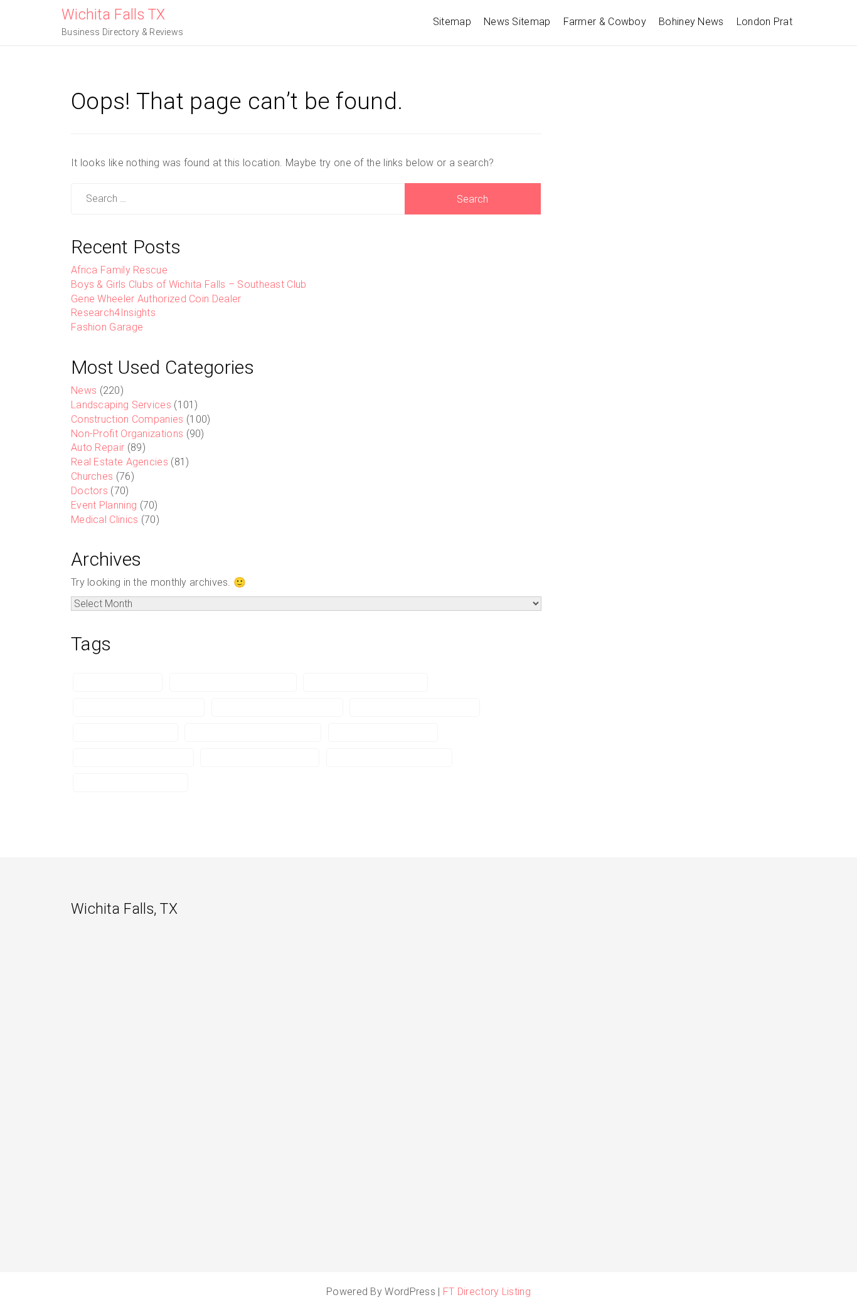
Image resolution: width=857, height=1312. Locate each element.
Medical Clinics (105, 520)
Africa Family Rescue (119, 270)
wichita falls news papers (133, 758)
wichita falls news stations (389, 758)
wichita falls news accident (233, 682)
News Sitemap (517, 22)
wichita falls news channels (414, 707)
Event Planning (104, 505)
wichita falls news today (130, 783)
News (84, 390)
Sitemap (452, 22)
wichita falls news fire (125, 732)
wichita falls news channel (365, 682)
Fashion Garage (107, 327)
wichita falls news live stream (253, 732)
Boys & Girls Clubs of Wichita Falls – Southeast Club (189, 284)
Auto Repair (97, 447)
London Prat (764, 22)
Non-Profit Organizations (127, 434)
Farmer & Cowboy (605, 22)
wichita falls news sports (260, 758)
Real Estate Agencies (119, 462)
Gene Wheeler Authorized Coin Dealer (156, 299)
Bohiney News (691, 22)
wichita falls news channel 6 (277, 707)
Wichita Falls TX (113, 14)
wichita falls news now (383, 732)
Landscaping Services (121, 405)
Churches (92, 476)
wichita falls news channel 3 (138, 707)
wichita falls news (117, 682)
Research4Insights (113, 313)
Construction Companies (127, 419)
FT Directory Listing (487, 1292)
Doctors (89, 491)
